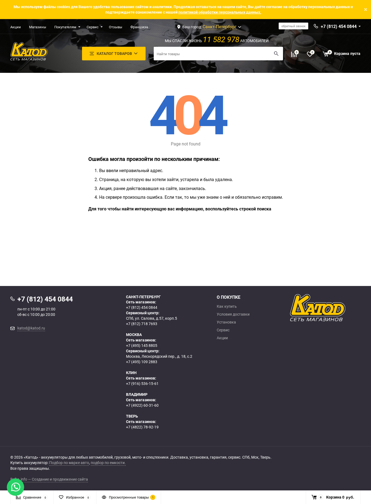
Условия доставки (233, 314)
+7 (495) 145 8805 (141, 345)
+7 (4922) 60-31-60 (142, 405)
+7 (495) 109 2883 (141, 361)
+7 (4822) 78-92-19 (142, 427)
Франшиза (139, 26)
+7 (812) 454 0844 (141, 307)
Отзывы (115, 26)
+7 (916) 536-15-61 (142, 383)
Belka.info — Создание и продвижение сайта (49, 479)
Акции (15, 26)
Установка (226, 322)
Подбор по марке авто (69, 462)
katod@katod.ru (31, 328)
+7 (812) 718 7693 (141, 323)
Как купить (227, 306)
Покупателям (65, 26)
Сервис (93, 26)
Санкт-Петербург (220, 27)
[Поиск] (276, 53)
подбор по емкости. (108, 462)
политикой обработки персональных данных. (219, 12)
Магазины (37, 26)
